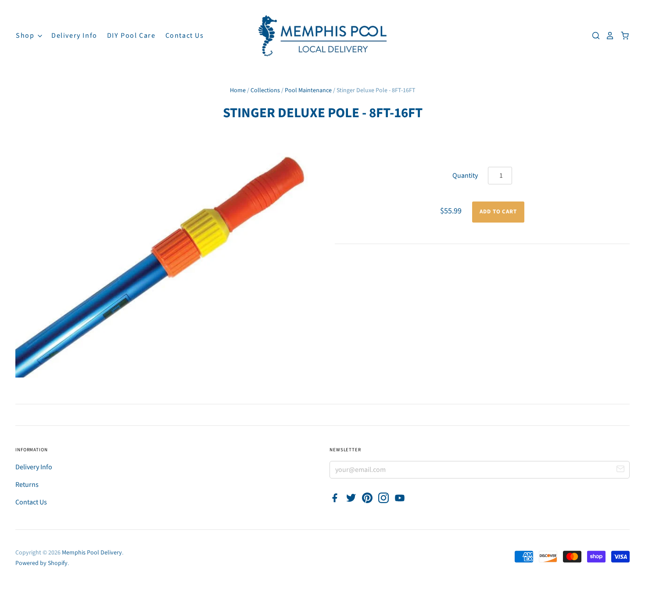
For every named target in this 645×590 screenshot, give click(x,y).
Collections (265, 90)
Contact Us (184, 35)
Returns (27, 484)
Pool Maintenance (308, 90)
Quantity (465, 175)
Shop (26, 35)
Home (238, 90)
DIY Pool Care (131, 35)
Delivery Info (74, 35)
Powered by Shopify (41, 563)
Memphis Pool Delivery (92, 552)
